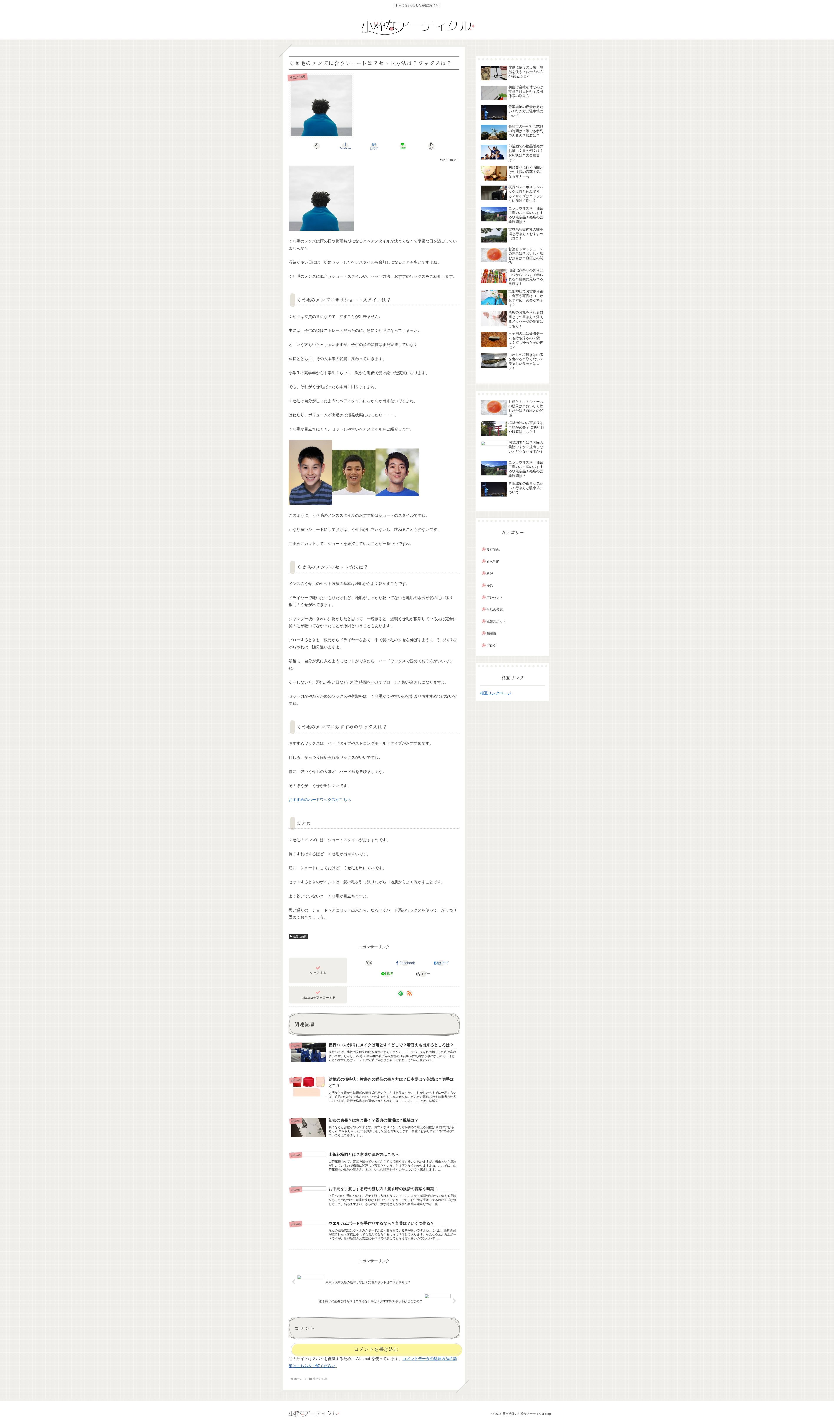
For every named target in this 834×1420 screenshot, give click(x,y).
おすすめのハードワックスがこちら (320, 799)
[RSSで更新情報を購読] (409, 993)
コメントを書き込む (376, 1349)
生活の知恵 (299, 936)
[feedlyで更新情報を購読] (400, 993)
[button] (431, 146)
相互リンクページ (495, 693)
